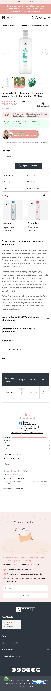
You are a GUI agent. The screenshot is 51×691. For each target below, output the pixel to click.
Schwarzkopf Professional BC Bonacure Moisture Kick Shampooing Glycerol (9, 223)
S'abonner (25, 595)
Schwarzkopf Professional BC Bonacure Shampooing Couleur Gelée (34, 223)
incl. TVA (6, 108)
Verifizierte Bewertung (12, 474)
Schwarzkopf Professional (31, 26)
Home (4, 26)
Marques (13, 26)
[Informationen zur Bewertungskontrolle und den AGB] (39, 427)
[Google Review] (11, 624)
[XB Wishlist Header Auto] (40, 17)
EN (31, 2)
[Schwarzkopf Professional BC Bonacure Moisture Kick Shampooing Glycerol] (13, 210)
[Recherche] (33, 17)
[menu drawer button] (49, 17)
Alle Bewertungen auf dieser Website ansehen (27, 433)
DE (19, 2)
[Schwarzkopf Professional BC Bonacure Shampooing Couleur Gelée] (38, 210)
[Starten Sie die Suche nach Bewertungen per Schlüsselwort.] (49, 464)
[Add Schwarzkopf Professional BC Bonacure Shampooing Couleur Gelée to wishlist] (31, 204)
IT (25, 2)
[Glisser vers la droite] (45, 52)
